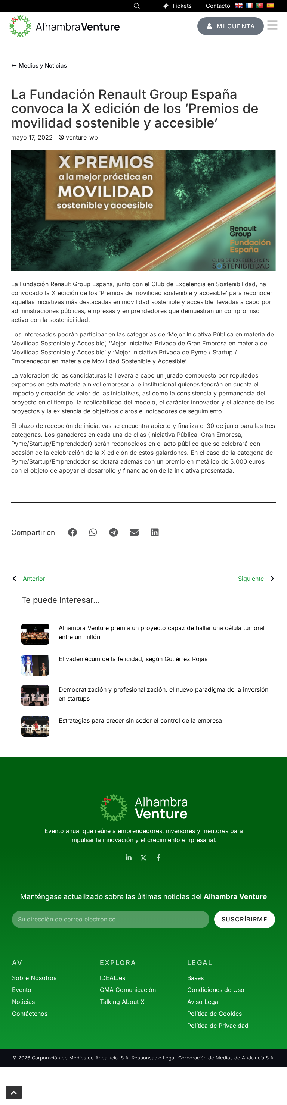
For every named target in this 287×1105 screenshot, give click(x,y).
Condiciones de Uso (215, 989)
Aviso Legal (203, 1001)
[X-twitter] (143, 857)
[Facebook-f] (158, 857)
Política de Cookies (214, 1013)
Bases (195, 978)
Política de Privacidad (218, 1025)
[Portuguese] (259, 5)
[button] (137, 7)
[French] (249, 5)
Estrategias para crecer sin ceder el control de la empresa (140, 720)
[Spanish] (270, 5)
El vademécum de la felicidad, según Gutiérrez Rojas (133, 659)
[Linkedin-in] (128, 857)
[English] (239, 5)
